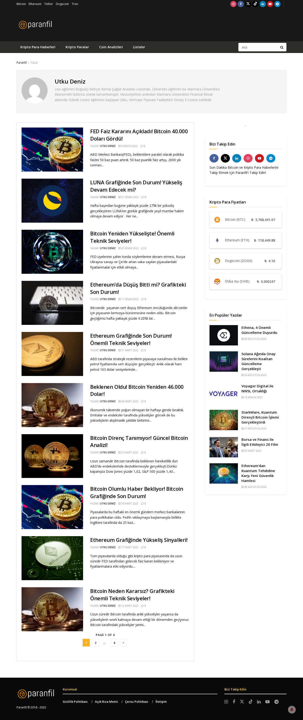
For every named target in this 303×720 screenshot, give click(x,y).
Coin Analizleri (111, 47)
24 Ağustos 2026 (255, 375)
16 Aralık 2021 (253, 397)
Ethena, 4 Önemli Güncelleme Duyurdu (259, 330)
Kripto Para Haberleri (37, 47)
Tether (48, 4)
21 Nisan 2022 (129, 197)
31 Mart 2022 (129, 350)
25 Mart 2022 (129, 452)
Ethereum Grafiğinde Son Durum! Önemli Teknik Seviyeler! (131, 339)
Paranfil (22, 63)
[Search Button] (282, 47)
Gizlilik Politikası (75, 701)
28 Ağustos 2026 (255, 338)
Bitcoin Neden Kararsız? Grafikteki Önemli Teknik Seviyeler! (132, 594)
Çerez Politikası (136, 701)
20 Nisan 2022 (129, 248)
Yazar (34, 63)
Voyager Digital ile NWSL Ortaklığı (257, 388)
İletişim (161, 701)
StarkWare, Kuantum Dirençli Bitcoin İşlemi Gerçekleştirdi (260, 417)
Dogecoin (62, 4)
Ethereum (35, 4)
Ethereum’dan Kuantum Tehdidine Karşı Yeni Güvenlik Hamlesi (258, 473)
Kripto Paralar (77, 47)
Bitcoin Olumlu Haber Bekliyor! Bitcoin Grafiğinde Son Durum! (136, 492)
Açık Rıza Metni (106, 701)
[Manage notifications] (292, 709)
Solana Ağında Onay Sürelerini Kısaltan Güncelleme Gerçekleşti (258, 361)
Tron (75, 4)
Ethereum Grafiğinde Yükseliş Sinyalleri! (138, 539)
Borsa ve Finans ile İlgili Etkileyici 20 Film (259, 442)
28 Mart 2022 (129, 401)
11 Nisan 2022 (129, 299)
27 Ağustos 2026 (255, 428)
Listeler (139, 47)
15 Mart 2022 (129, 605)
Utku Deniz (108, 146)
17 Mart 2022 (129, 547)
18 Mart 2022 (129, 503)
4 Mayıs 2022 (129, 146)
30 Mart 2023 (253, 450)
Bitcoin (21, 4)
